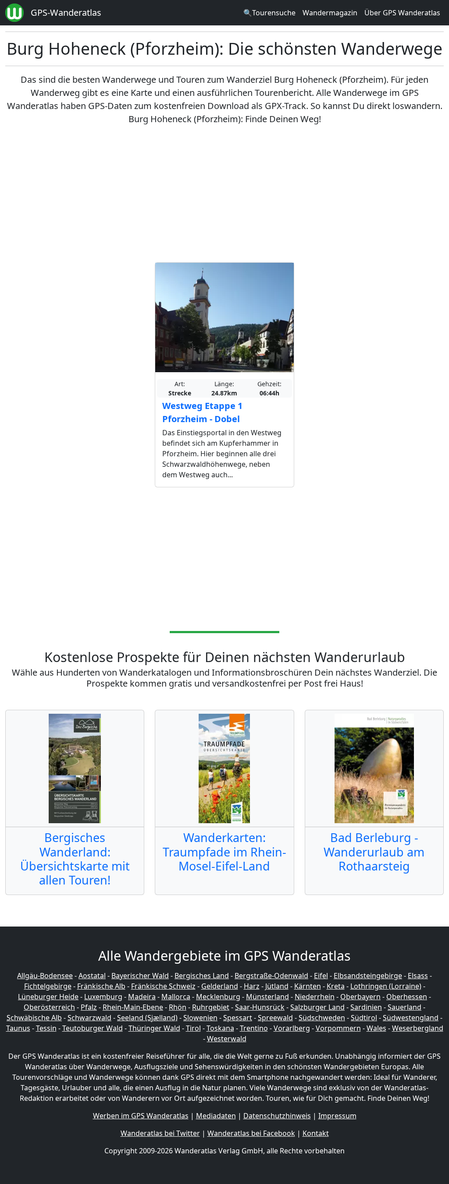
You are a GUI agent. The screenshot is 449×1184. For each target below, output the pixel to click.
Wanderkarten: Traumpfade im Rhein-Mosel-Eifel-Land (224, 851)
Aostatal (92, 975)
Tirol (193, 1028)
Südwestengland (410, 1017)
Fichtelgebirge (47, 986)
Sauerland (404, 1007)
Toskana (220, 1028)
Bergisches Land (202, 975)
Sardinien (366, 1007)
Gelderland (219, 986)
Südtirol (364, 1017)
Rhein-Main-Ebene (133, 1007)
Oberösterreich (49, 1007)
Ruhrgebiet (210, 1007)
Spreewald (275, 1017)
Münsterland (267, 996)
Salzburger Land (317, 1007)
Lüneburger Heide (48, 996)
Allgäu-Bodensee (45, 975)
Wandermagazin (330, 13)
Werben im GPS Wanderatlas (141, 1116)
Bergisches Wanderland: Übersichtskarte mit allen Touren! (75, 858)
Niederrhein (315, 996)
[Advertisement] (224, 194)
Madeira (142, 996)
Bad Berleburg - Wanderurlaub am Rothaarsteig (374, 851)
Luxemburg (103, 996)
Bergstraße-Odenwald (271, 975)
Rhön (177, 1007)
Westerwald (226, 1038)
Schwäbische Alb (34, 1017)
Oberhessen (406, 996)
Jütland (277, 986)
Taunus (18, 1028)
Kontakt (316, 1133)
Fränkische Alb (101, 986)
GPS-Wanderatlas (66, 12)
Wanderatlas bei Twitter (160, 1133)
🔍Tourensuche (269, 13)
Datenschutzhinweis (277, 1116)
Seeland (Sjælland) (147, 1017)
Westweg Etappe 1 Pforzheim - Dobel (202, 412)
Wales (376, 1028)
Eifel (321, 975)
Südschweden (322, 1017)
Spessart (237, 1017)
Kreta (336, 986)
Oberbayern (360, 996)
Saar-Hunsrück (260, 1007)
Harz (252, 986)
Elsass (418, 975)
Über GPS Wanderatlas (402, 13)
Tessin (46, 1028)
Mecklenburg (218, 996)
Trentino (254, 1028)
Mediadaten (216, 1116)
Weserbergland (417, 1028)
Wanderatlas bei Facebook (251, 1133)
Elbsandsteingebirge (368, 975)
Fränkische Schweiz (163, 986)
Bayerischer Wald (140, 975)
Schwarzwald (89, 1017)
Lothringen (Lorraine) (385, 986)
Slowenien (200, 1017)
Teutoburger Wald (92, 1028)
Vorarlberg (292, 1028)
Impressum (337, 1116)
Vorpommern (338, 1028)
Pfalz (89, 1007)
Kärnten (307, 986)
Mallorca (175, 996)
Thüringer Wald (154, 1028)
